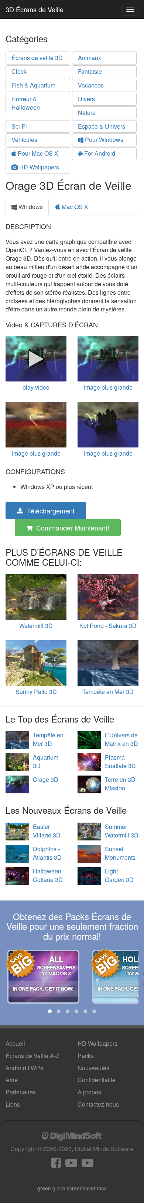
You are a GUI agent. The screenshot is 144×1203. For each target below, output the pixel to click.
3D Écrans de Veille (35, 9)
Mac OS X (74, 206)
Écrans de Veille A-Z (32, 1055)
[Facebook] (56, 1164)
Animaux (89, 57)
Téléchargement (49, 510)
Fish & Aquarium (33, 85)
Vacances (91, 85)
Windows (30, 206)
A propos (89, 1092)
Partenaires (21, 1092)
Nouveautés (93, 1068)
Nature (87, 112)
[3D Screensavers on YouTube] (71, 1164)
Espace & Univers (101, 126)
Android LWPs (24, 1068)
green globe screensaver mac (72, 1188)
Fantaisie (90, 71)
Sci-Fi (19, 126)
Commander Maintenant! (70, 527)
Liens (13, 1104)
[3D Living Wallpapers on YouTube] (87, 1164)
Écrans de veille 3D (37, 57)
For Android (99, 153)
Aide (12, 1079)
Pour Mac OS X (37, 153)
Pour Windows (103, 139)
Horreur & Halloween (25, 103)
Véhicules (24, 139)
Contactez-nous (98, 1104)
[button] (49, 1011)
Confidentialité (97, 1079)
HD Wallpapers (38, 167)
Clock (19, 71)
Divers (86, 99)
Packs (86, 1055)
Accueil (15, 1043)
